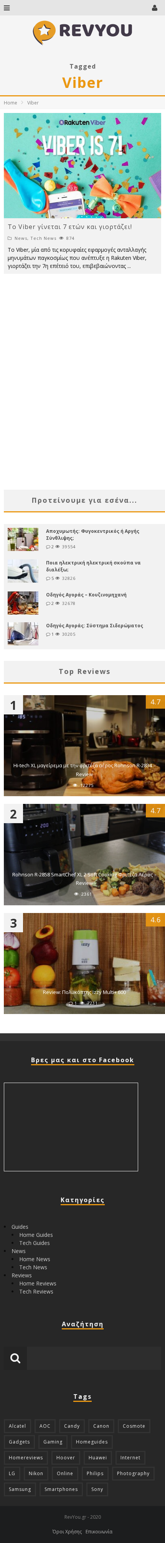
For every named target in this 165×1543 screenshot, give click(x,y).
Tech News (43, 238)
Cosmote (134, 1426)
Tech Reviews (36, 1291)
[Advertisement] (82, 395)
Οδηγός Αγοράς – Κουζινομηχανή (86, 594)
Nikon (36, 1473)
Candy (72, 1426)
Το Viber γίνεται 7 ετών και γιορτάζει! (70, 226)
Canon (101, 1426)
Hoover (65, 1457)
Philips (95, 1473)
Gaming (53, 1442)
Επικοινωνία (99, 1531)
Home (10, 102)
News (21, 238)
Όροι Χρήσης (67, 1531)
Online (65, 1473)
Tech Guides (34, 1243)
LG (12, 1473)
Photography (133, 1473)
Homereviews (26, 1457)
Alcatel (17, 1426)
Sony (97, 1489)
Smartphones (61, 1489)
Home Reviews (37, 1283)
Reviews (22, 1275)
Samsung (20, 1489)
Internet (130, 1457)
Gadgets (19, 1442)
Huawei (98, 1457)
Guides (20, 1226)
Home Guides (36, 1234)
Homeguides (92, 1442)
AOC (45, 1426)
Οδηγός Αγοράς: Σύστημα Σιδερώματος (94, 625)
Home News (34, 1259)
